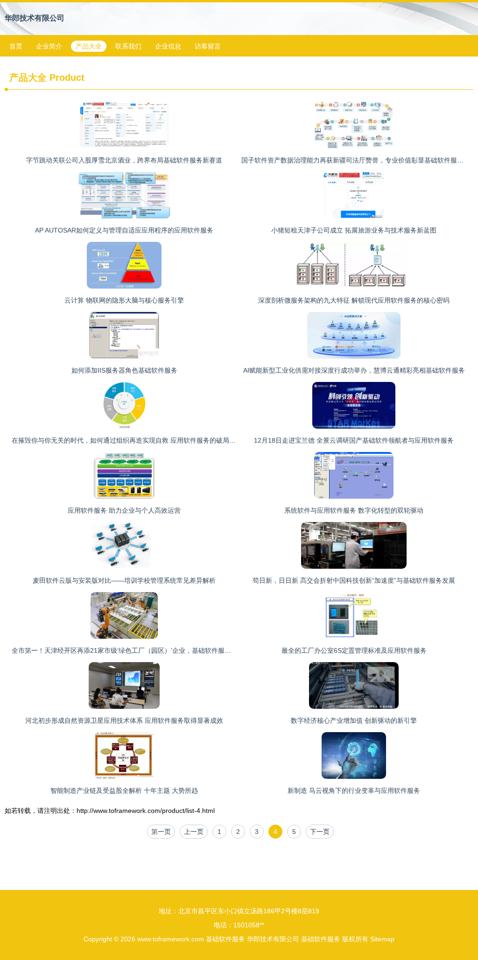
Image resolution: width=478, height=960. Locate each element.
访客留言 (208, 46)
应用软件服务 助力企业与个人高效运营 (124, 510)
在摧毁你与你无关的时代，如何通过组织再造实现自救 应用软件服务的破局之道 (127, 440)
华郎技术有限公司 (34, 18)
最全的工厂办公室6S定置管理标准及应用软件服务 (354, 650)
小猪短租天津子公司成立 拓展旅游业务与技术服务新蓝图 (353, 230)
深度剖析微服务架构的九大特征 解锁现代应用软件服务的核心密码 (354, 300)
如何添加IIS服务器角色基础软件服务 (124, 370)
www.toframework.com (170, 939)
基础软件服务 (225, 939)
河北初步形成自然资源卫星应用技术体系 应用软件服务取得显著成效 (124, 720)
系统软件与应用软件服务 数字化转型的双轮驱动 (353, 510)
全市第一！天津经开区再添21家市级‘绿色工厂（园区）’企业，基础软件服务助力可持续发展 (144, 650)
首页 (15, 46)
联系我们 (128, 46)
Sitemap (382, 939)
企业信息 (168, 46)
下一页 (320, 831)
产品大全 (89, 46)
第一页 (161, 831)
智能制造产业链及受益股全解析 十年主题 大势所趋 (124, 790)
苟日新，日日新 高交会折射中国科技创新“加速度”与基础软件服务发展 (354, 580)
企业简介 (49, 46)
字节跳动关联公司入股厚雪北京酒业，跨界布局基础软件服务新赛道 (124, 160)
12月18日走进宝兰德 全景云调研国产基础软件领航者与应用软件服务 (354, 440)
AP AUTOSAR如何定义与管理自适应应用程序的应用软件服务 (124, 230)
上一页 (194, 831)
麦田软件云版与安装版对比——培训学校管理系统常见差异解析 (124, 580)
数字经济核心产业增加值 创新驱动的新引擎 (354, 720)
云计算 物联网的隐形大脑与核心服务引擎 (124, 300)
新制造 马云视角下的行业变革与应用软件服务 (354, 790)
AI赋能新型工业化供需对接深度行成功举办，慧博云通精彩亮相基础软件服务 (354, 370)
